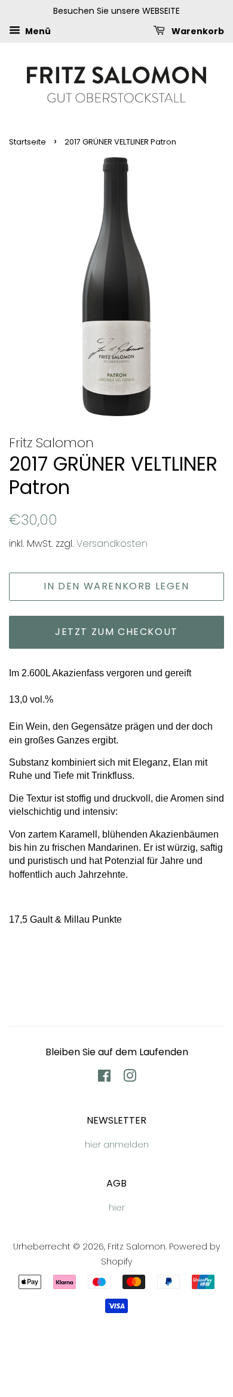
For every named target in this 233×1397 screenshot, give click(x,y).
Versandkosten (112, 543)
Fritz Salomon (136, 1247)
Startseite (27, 142)
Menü (37, 31)
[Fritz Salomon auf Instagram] (129, 1078)
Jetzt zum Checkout (116, 632)
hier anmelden (117, 1145)
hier (117, 1208)
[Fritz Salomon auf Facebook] (104, 1078)
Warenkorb (197, 31)
